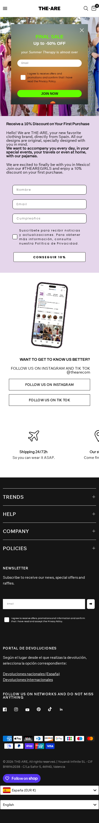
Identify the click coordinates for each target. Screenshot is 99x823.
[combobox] (49, 790)
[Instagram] (19, 709)
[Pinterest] (42, 709)
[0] (93, 8)
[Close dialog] (82, 30)
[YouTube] (30, 710)
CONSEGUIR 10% (49, 257)
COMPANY (16, 531)
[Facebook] (8, 709)
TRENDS (13, 497)
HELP (9, 514)
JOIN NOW (49, 93)
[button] (49, 384)
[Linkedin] (64, 709)
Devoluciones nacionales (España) (31, 674)
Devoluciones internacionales (28, 679)
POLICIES (15, 548)
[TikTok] (53, 709)
